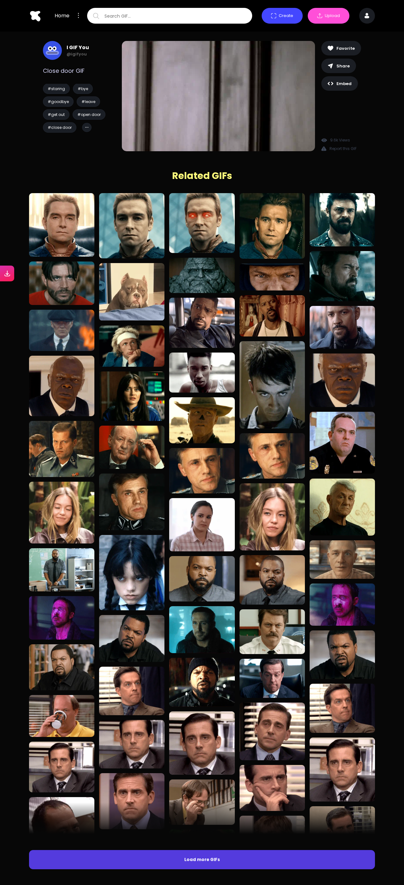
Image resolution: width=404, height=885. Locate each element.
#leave (88, 101)
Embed (344, 84)
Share (343, 66)
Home (62, 15)
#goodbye (58, 101)
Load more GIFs (202, 860)
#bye (83, 88)
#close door (60, 127)
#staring (56, 88)
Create (286, 16)
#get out (56, 114)
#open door (89, 114)
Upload (332, 16)
